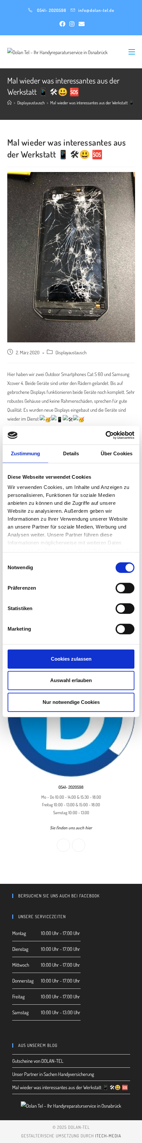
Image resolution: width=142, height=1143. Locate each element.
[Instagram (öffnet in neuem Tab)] (72, 24)
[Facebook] (63, 845)
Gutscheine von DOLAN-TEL (37, 1061)
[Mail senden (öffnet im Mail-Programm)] (81, 24)
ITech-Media (108, 1135)
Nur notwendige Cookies (71, 702)
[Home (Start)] (9, 102)
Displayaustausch (71, 352)
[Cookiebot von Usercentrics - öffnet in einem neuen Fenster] (105, 435)
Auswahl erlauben (71, 680)
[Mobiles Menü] (131, 52)
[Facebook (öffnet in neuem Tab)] (62, 24)
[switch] (125, 588)
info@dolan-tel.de (96, 10)
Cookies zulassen (71, 659)
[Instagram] (78, 845)
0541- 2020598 (51, 10)
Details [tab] (71, 453)
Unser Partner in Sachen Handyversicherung (53, 1074)
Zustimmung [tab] (25, 453)
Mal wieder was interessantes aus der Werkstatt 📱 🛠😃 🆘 (70, 1087)
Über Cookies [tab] (116, 453)
